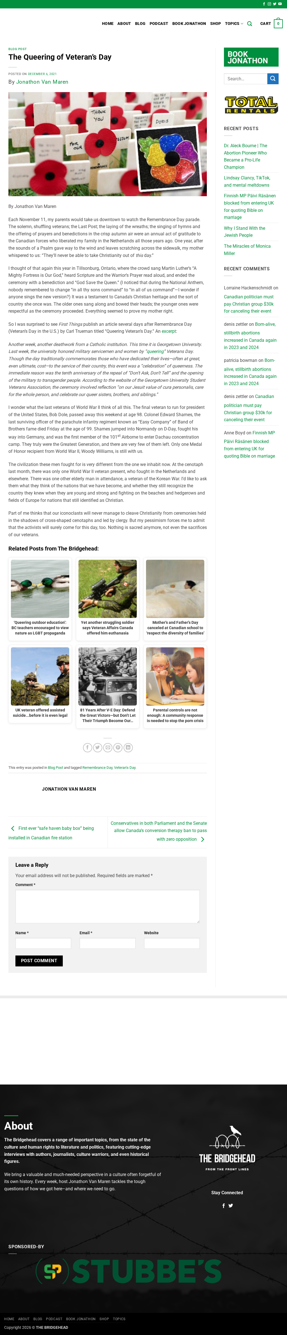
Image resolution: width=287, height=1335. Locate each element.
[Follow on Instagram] (269, 4)
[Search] (249, 24)
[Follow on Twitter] (274, 4)
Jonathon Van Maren (42, 82)
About (124, 23)
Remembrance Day (97, 767)
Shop (215, 23)
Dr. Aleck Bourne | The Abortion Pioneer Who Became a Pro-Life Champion (245, 156)
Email (86, 933)
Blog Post (17, 49)
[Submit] (273, 78)
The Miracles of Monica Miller (247, 249)
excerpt (169, 331)
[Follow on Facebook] (264, 4)
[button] (271, 23)
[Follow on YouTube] (280, 4)
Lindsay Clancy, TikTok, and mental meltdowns (247, 181)
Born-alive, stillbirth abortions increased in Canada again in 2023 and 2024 (250, 336)
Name (22, 933)
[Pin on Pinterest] (117, 747)
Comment (25, 884)
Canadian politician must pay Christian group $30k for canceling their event (249, 304)
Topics (232, 23)
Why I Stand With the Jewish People (244, 232)
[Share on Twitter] (97, 747)
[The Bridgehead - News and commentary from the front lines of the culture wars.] (42, 24)
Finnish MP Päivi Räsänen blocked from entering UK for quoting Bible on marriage (250, 206)
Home (108, 23)
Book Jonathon (189, 23)
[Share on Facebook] (87, 747)
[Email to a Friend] (107, 747)
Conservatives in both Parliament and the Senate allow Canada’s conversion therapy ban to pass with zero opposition (159, 831)
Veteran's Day (124, 767)
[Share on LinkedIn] (128, 747)
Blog (140, 23)
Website (151, 933)
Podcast (159, 23)
